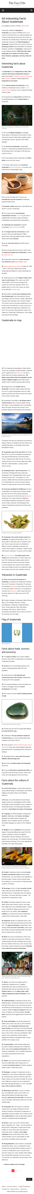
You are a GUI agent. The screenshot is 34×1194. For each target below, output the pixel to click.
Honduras (22, 76)
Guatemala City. (8, 255)
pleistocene (13, 591)
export (29, 539)
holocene (13, 586)
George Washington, (16, 167)
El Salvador (16, 76)
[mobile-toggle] (3, 10)
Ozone (19, 215)
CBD (24, 477)
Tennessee (19, 373)
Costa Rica (7, 78)
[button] (31, 10)
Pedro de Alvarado (14, 227)
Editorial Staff (25, 26)
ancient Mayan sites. (21, 261)
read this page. (16, 289)
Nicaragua (29, 76)
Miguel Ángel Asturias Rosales (12, 266)
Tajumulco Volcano (9, 555)
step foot (28, 496)
